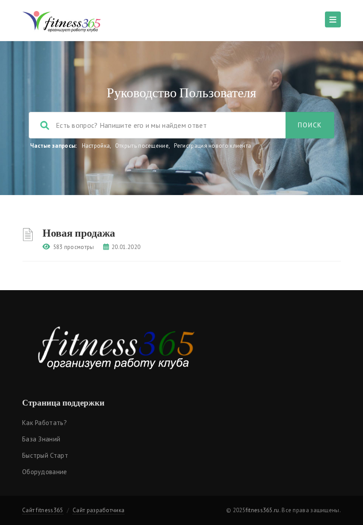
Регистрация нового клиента (212, 145)
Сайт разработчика (98, 510)
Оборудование (44, 472)
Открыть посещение (142, 145)
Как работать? (44, 422)
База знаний (41, 439)
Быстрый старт (45, 455)
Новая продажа (78, 232)
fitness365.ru (262, 510)
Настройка (96, 145)
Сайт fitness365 (42, 510)
